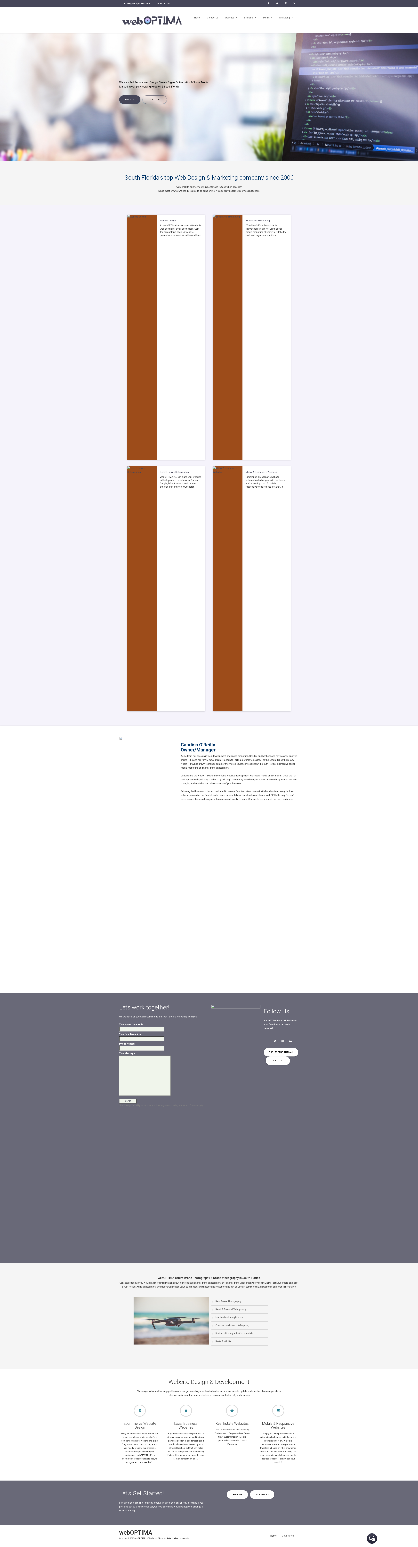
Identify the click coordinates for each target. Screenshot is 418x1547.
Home (197, 17)
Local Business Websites (186, 1425)
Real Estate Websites (232, 1423)
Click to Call (155, 99)
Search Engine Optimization (174, 472)
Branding (248, 17)
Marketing (284, 17)
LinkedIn (294, 3)
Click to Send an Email (281, 1052)
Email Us (130, 99)
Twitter (277, 3)
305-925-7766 (163, 3)
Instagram (285, 3)
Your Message (127, 1053)
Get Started (288, 1535)
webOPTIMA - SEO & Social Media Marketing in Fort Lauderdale (161, 1538)
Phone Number (127, 1043)
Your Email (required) (130, 1034)
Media (266, 17)
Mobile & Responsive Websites (261, 472)
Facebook (268, 3)
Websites (229, 17)
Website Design (168, 220)
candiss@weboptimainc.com (136, 3)
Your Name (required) (131, 1024)
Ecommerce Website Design (140, 1425)
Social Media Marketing (258, 220)
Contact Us (212, 17)
